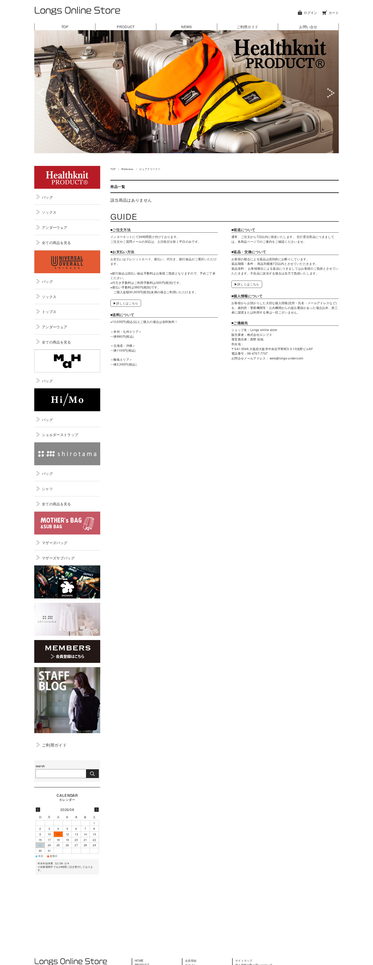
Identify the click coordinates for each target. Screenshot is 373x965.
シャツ (47, 488)
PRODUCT (125, 26)
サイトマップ (243, 960)
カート (334, 12)
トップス (49, 311)
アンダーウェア (54, 227)
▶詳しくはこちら (125, 303)
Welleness (127, 169)
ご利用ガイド (248, 26)
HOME (139, 960)
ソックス (49, 212)
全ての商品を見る (56, 242)
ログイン (310, 12)
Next (331, 93)
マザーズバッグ (54, 542)
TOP (65, 26)
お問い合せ (308, 26)
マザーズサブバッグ (58, 557)
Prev (42, 93)
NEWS (186, 26)
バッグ (47, 197)
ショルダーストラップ (60, 434)
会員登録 (190, 960)
